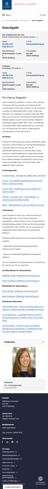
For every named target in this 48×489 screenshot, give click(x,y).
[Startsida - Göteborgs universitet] (40, 480)
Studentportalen (9, 451)
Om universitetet (12, 20)
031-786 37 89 (7, 44)
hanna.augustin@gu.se (35, 44)
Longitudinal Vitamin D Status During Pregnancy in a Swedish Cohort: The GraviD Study (22, 317)
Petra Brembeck (8, 325)
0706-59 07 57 (7, 46)
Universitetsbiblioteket (12, 458)
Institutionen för (11, 68)
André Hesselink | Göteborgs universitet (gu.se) (21, 280)
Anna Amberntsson (10, 306)
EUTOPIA (6, 469)
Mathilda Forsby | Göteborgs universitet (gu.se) (21, 275)
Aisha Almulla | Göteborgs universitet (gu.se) (20, 291)
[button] (19, 15)
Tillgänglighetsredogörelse (12, 484)
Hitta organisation (9, 427)
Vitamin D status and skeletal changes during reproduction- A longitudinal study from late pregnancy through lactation (22, 328)
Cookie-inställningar (10, 481)
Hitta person (24, 20)
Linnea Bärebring (9, 314)
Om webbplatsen (9, 472)
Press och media (8, 465)
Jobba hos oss (7, 462)
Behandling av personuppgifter (8, 476)
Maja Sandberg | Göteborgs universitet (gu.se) (20, 296)
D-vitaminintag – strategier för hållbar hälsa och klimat (24, 175)
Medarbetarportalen (11, 455)
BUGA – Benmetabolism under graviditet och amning (23, 205)
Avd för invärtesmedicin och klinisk (19, 37)
